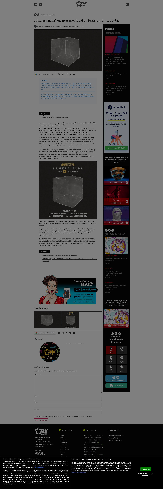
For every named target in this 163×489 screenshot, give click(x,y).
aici (60, 477)
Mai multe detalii (39, 467)
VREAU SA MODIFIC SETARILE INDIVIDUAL (145, 474)
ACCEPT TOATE (146, 469)
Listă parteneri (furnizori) (79, 472)
